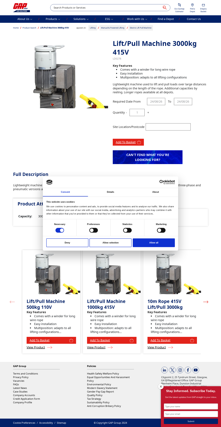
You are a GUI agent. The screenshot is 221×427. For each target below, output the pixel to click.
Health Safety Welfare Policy (103, 373)
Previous (12, 301)
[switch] (93, 230)
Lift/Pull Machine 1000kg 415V (106, 304)
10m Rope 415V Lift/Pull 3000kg (165, 304)
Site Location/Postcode (128, 127)
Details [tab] (110, 192)
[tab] (38, 204)
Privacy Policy (20, 377)
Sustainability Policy (98, 402)
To (169, 101)
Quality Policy (94, 395)
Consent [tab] (65, 192)
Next (205, 301)
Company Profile (22, 402)
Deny (67, 242)
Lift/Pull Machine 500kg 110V (46, 304)
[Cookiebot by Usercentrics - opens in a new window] (162, 182)
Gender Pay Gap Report (100, 391)
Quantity (119, 112)
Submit (191, 421)
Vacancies (18, 380)
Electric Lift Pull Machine (140, 27)
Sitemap (61, 422)
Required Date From (127, 101)
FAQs (16, 384)
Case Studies (20, 391)
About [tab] (155, 192)
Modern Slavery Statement (102, 388)
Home (16, 27)
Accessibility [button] (46, 422)
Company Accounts (24, 395)
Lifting (93, 27)
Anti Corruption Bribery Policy (104, 406)
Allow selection (111, 242)
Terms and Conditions (25, 373)
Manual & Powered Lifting (112, 27)
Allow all (153, 242)
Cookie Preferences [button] (24, 422)
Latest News (20, 388)
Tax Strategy (94, 398)
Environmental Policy (99, 384)
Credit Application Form (26, 398)
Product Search (29, 27)
